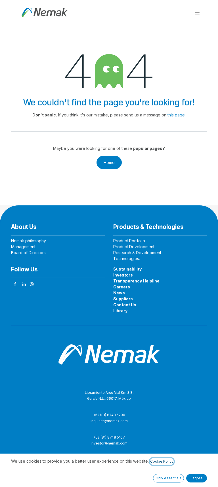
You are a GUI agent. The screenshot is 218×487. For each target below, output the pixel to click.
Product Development (133, 246)
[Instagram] (31, 284)
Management (23, 246)
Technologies (126, 258)
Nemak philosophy (28, 240)
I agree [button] (197, 478)
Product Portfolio (129, 240)
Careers (121, 286)
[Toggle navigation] (197, 12)
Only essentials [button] (168, 478)
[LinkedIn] (24, 284)
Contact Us (124, 304)
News (119, 292)
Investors (123, 275)
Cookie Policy (161, 461)
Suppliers (123, 298)
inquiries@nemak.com (109, 421)
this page (176, 114)
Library (120, 310)
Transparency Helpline (136, 280)
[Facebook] (15, 284)
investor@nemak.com (109, 443)
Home (109, 162)
